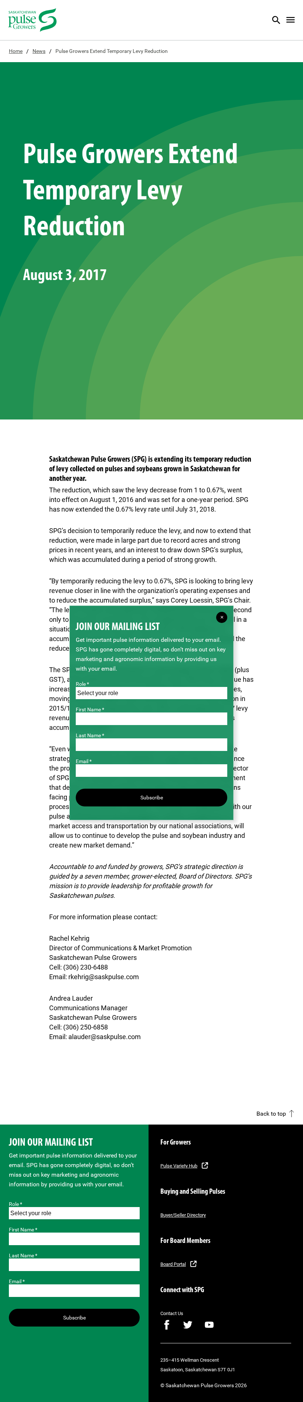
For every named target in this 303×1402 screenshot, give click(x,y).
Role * (15, 1204)
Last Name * (23, 1255)
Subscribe (74, 1318)
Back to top (271, 1114)
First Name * (23, 1230)
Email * (17, 1281)
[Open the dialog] (281, 20)
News (39, 51)
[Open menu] (290, 20)
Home (16, 51)
